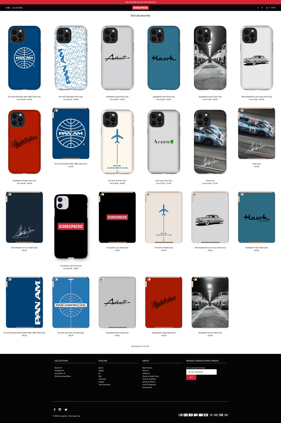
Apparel (101, 370)
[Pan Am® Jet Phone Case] (117, 142)
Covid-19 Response (149, 384)
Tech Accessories (104, 384)
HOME (8, 8)
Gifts (100, 376)
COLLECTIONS (17, 8)
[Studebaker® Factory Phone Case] (210, 58)
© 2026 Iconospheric (60, 416)
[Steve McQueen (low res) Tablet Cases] (24, 217)
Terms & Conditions (149, 379)
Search (100, 368)
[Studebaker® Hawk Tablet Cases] (256, 217)
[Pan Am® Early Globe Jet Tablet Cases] (70, 302)
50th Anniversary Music (63, 376)
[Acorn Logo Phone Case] (163, 142)
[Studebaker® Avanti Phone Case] (117, 58)
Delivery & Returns (148, 382)
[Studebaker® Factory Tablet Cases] (210, 302)
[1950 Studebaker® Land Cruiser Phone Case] (256, 58)
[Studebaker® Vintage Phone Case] (24, 142)
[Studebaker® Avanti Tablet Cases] (117, 302)
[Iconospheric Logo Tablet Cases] (117, 217)
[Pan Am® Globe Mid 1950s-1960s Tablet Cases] (70, 133)
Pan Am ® (58, 368)
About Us (145, 370)
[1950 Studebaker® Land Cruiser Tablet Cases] (210, 217)
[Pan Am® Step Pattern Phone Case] (70, 58)
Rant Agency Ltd (74, 416)
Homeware (102, 379)
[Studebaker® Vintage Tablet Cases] (163, 302)
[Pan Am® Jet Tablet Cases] (163, 217)
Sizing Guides (147, 387)
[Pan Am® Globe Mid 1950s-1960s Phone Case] (24, 58)
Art (99, 373)
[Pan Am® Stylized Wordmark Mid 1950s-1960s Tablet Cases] (24, 302)
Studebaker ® (59, 370)
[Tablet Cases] (256, 133)
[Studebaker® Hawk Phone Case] (163, 58)
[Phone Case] (210, 142)
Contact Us (146, 373)
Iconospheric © (60, 373)
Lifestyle (101, 382)
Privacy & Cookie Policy (150, 376)
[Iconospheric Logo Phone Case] (70, 226)
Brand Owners (147, 368)
